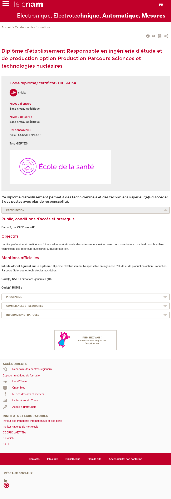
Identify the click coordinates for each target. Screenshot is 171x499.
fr (161, 4)
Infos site (52, 459)
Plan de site (94, 459)
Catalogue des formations (32, 27)
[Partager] (166, 36)
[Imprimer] (148, 36)
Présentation (15, 210)
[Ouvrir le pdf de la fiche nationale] (160, 36)
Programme (14, 297)
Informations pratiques (22, 315)
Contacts (34, 459)
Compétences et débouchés (24, 306)
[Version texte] (154, 36)
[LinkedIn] (5, 480)
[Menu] (5, 4)
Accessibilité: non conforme (125, 459)
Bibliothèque (72, 459)
